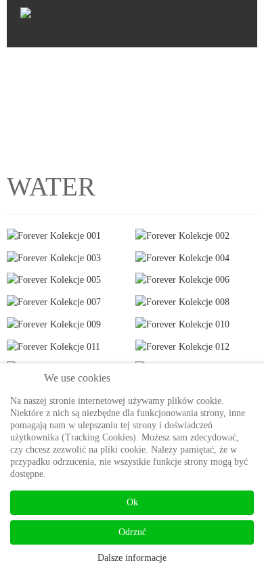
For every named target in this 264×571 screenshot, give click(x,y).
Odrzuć (132, 532)
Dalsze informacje (132, 558)
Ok (132, 502)
